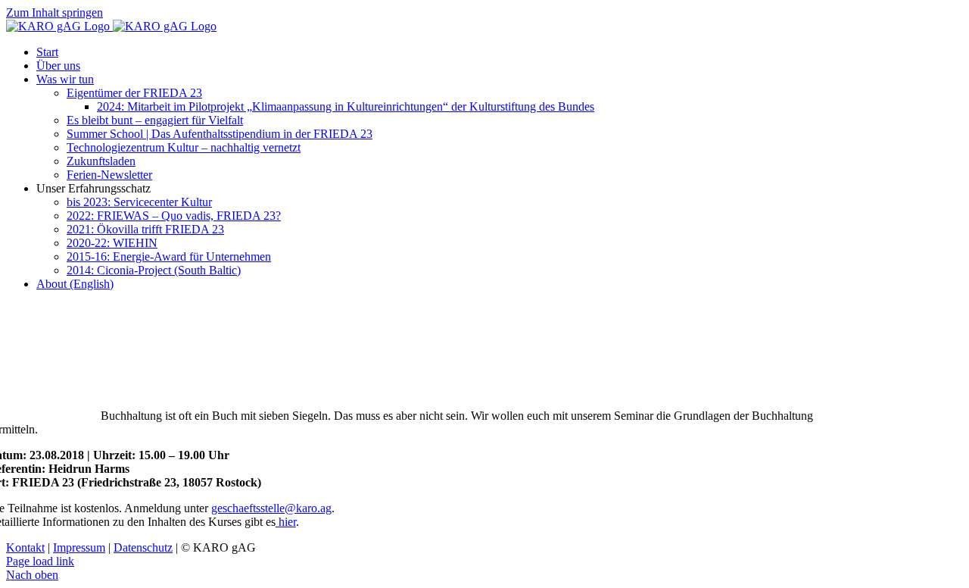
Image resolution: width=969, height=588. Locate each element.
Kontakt (25, 547)
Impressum (79, 547)
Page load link (40, 561)
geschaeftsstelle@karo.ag (271, 508)
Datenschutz (143, 547)
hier (286, 521)
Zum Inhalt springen (54, 12)
